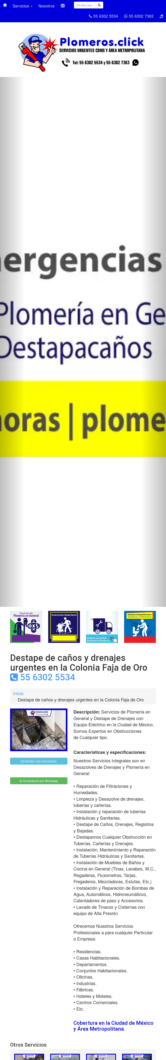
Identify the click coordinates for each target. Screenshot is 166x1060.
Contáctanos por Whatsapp (40, 781)
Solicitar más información (40, 761)
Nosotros (46, 6)
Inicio (18, 693)
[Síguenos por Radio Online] (161, 16)
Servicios (21, 6)
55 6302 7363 (140, 16)
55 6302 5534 (105, 16)
